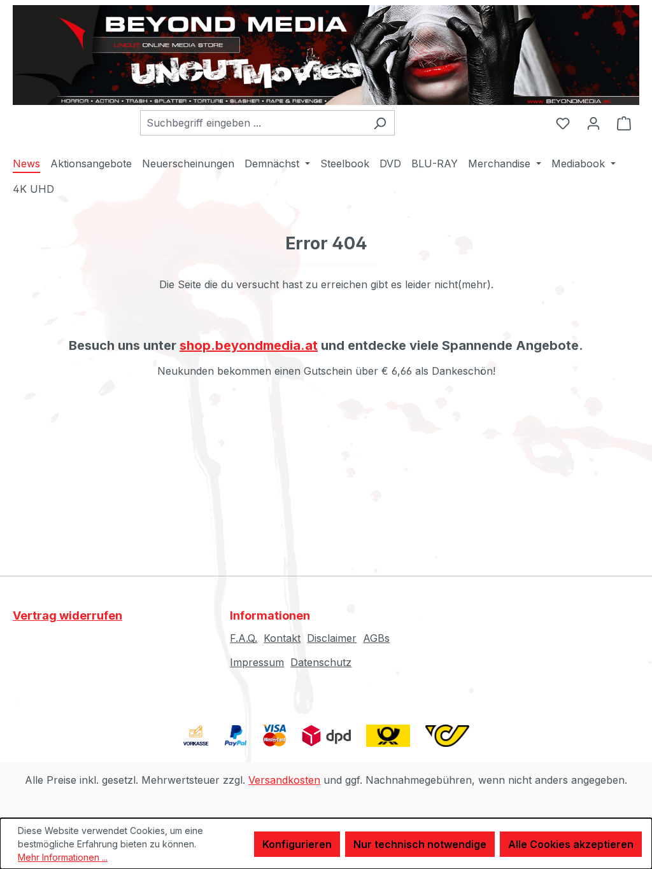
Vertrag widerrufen (67, 615)
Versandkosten (284, 780)
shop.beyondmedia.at (249, 345)
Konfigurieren (297, 844)
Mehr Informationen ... (63, 857)
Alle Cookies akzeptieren (571, 844)
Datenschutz (320, 662)
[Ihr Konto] (593, 123)
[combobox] (252, 123)
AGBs (376, 638)
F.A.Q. (243, 638)
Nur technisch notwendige (419, 844)
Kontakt (282, 638)
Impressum (257, 662)
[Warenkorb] (624, 123)
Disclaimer (332, 638)
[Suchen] (380, 123)
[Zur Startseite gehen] (326, 55)
